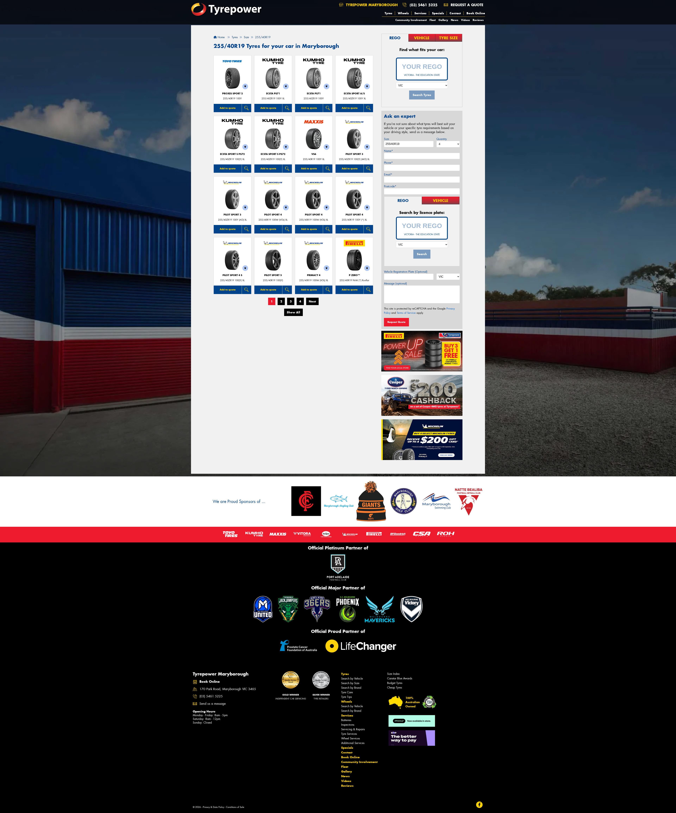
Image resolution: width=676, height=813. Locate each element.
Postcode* (390, 186)
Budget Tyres (394, 683)
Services (420, 13)
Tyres (388, 13)
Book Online (476, 13)
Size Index (393, 674)
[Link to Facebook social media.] (479, 804)
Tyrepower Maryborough (371, 5)
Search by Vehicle (352, 678)
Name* (388, 151)
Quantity (441, 139)
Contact (455, 13)
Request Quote (396, 322)
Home (221, 37)
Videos (465, 20)
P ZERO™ (354, 275)
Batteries (346, 720)
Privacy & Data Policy (213, 807)
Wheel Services (350, 738)
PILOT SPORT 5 (273, 275)
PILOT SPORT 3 (354, 154)
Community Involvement (411, 20)
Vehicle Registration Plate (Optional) (405, 272)
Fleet (433, 20)
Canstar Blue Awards (399, 678)
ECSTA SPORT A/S (354, 93)
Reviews (478, 20)
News (454, 20)
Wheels (403, 13)
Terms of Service (406, 313)
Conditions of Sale (235, 807)
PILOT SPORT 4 (273, 214)
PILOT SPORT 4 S (232, 275)
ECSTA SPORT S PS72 (232, 154)
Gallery (443, 20)
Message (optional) (395, 283)
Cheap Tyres (394, 687)
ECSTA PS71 (273, 93)
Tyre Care (347, 692)
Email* (388, 174)
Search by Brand (351, 688)
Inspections (347, 725)
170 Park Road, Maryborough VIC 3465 (227, 689)
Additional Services (352, 743)
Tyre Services (349, 734)
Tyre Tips (346, 697)
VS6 (313, 154)
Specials (438, 13)
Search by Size (350, 683)
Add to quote (228, 108)
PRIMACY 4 (313, 275)
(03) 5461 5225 (423, 5)
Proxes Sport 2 (232, 93)
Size (386, 139)
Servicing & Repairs (353, 729)
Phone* (388, 163)
